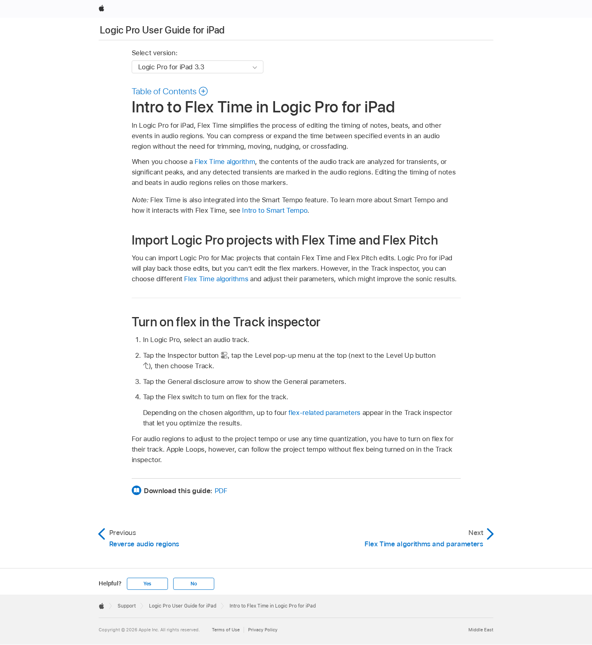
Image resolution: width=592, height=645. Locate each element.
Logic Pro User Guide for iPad (162, 30)
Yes (147, 584)
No (193, 584)
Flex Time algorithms (216, 279)
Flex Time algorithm (225, 162)
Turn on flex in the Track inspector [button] (226, 321)
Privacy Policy (262, 630)
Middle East (480, 630)
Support (127, 606)
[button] (170, 91)
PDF (221, 491)
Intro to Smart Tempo (274, 210)
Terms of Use (226, 630)
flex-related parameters (324, 413)
